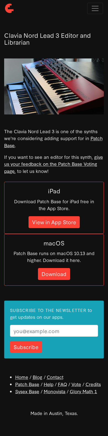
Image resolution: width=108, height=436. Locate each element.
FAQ (62, 384)
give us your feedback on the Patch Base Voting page (53, 164)
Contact (55, 377)
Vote (76, 384)
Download (54, 273)
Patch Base (27, 384)
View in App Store (54, 222)
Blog (37, 377)
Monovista (54, 391)
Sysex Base (27, 391)
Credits (93, 384)
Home (21, 377)
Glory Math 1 (83, 391)
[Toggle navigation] (95, 8)
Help (48, 384)
